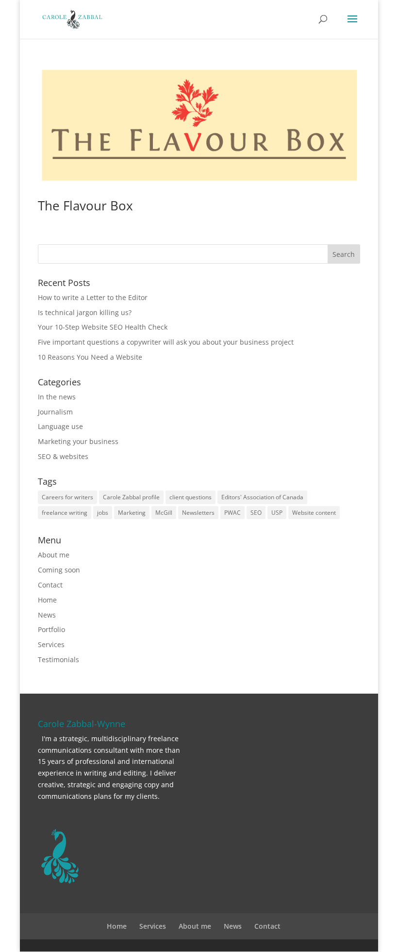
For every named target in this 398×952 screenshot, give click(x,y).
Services (51, 644)
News (47, 614)
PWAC (232, 512)
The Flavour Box (85, 205)
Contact (50, 584)
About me (53, 554)
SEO (256, 512)
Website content (314, 512)
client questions (190, 497)
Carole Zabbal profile (131, 497)
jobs (102, 512)
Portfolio (51, 629)
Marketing (132, 512)
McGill (163, 512)
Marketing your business (78, 441)
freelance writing (64, 512)
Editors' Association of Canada (262, 497)
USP (276, 512)
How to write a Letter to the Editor (93, 297)
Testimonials (58, 659)
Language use (60, 426)
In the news (57, 396)
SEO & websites (63, 456)
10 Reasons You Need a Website (90, 357)
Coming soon (59, 569)
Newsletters (198, 512)
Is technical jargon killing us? (85, 312)
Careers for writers (67, 497)
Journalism (55, 411)
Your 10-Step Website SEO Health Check (102, 327)
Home (47, 599)
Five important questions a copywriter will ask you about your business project (166, 342)
